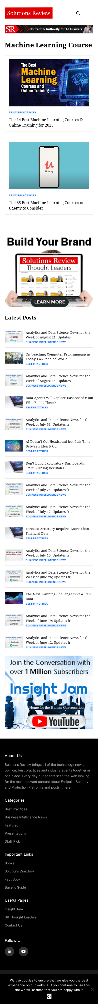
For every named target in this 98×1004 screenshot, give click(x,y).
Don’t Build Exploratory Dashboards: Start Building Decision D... (55, 465)
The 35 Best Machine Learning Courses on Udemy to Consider (46, 205)
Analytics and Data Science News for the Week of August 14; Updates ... (58, 378)
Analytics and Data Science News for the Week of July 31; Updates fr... (58, 422)
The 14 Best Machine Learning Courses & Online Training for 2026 (46, 122)
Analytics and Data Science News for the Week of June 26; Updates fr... (58, 574)
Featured (12, 825)
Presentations (15, 833)
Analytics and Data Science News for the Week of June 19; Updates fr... (58, 618)
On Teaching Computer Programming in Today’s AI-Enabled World (58, 356)
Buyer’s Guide (15, 887)
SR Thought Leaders (21, 917)
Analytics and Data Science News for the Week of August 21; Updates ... (58, 334)
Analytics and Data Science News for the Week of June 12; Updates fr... (58, 640)
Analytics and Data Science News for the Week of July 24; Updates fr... (58, 487)
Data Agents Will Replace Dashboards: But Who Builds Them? (59, 400)
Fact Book (12, 879)
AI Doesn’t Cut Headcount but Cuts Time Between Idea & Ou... (58, 443)
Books (9, 863)
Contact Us (13, 925)
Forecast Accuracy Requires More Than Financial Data (57, 531)
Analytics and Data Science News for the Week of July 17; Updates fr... (58, 509)
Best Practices (22, 112)
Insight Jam (14, 909)
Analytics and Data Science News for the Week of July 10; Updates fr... (58, 552)
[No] (92, 989)
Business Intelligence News (46, 342)
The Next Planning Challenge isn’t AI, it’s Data (58, 596)
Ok (49, 996)
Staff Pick (12, 841)
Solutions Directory (19, 871)
